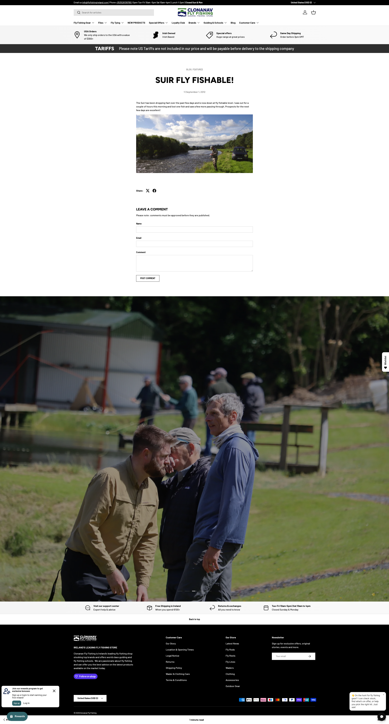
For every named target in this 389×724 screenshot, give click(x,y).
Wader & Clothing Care (178, 673)
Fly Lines (230, 661)
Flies (100, 22)
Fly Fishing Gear (82, 22)
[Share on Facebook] (154, 190)
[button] (313, 12)
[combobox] (114, 12)
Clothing (230, 673)
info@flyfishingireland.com (95, 2)
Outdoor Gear (233, 686)
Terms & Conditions (176, 680)
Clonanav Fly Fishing (88, 713)
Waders (230, 667)
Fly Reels (230, 655)
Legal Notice (172, 655)
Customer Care (247, 22)
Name (139, 223)
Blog (233, 22)
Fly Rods (230, 649)
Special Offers (156, 22)
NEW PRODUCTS (136, 22)
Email (138, 238)
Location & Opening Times (180, 649)
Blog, (189, 69)
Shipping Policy (174, 667)
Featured (198, 69)
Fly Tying (115, 22)
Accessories (232, 680)
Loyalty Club (178, 22)
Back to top (194, 619)
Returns (170, 661)
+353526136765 (124, 2)
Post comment (147, 278)
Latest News (232, 643)
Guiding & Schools (213, 22)
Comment (141, 252)
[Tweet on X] (147, 190)
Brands (192, 22)
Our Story (171, 643)
